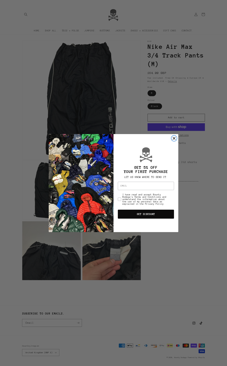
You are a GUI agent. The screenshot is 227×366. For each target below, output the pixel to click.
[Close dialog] (174, 138)
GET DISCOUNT (146, 214)
